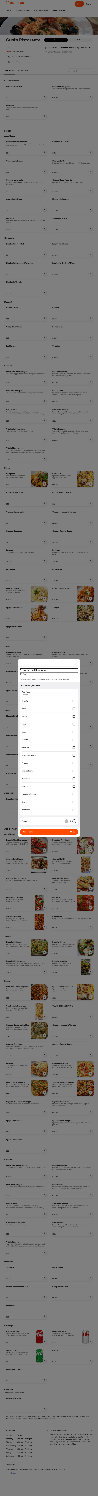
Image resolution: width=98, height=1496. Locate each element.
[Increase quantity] (74, 821)
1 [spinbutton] (70, 821)
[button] (49, 832)
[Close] (75, 663)
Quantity (26, 821)
